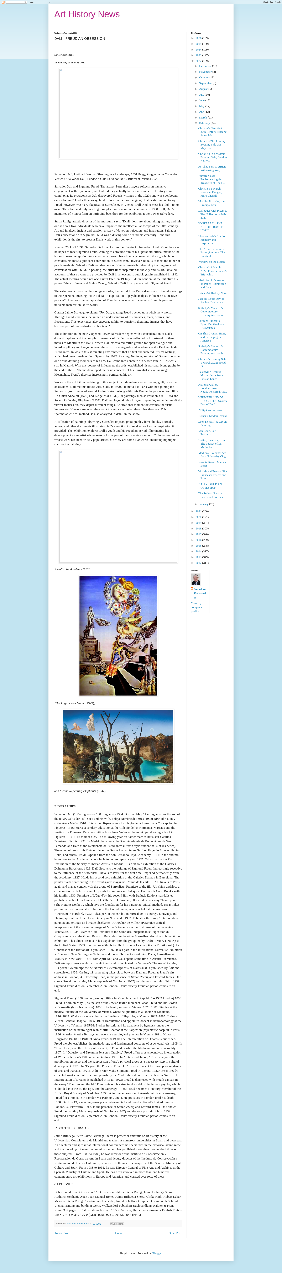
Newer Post (62, 1233)
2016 (199, 540)
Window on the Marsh (211, 261)
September (206, 83)
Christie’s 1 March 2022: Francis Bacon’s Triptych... (212, 271)
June (202, 100)
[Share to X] (116, 1223)
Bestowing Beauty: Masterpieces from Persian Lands (210, 375)
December (205, 66)
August (203, 88)
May (202, 106)
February (205, 123)
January (204, 504)
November (205, 71)
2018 (199, 528)
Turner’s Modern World (212, 415)
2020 (199, 517)
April (202, 111)
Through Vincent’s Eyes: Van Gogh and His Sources (211, 324)
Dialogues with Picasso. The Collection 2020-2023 (212, 214)
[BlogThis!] (114, 1223)
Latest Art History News (212, 293)
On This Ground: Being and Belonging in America (212, 337)
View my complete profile (196, 607)
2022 (199, 61)
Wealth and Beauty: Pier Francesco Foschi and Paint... (212, 475)
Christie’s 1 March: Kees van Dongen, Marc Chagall (210, 192)
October (204, 77)
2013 (199, 557)
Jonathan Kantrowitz (200, 593)
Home (118, 1233)
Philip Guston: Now (210, 410)
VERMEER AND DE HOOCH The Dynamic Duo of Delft (213, 401)
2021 (199, 511)
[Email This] (111, 1223)
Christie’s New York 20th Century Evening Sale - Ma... (212, 132)
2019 (199, 522)
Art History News (87, 14)
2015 (199, 545)
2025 (199, 43)
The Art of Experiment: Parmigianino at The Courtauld (212, 252)
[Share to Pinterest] (122, 1223)
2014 (199, 551)
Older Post (175, 1233)
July (202, 94)
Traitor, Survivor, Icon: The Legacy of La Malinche (212, 443)
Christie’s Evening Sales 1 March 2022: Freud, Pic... (213, 362)
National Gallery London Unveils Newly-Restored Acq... (213, 388)
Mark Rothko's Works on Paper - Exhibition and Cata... (212, 284)
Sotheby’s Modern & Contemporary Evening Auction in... (212, 311)
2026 (199, 38)
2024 (199, 49)
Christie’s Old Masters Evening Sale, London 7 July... (212, 157)
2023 (199, 55)
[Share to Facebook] (119, 1223)
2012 (199, 562)
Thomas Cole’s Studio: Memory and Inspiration (212, 239)
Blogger (157, 1253)
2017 (199, 534)
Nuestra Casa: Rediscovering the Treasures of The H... (211, 179)
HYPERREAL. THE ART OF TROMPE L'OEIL (210, 227)
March (203, 117)
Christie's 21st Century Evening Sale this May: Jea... (212, 144)
